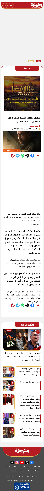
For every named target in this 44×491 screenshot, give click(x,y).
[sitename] (22, 451)
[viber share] (18, 156)
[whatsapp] (13, 156)
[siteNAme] (36, 5)
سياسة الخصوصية (22, 476)
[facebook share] (32, 156)
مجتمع (22, 471)
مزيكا (16, 466)
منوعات (14, 471)
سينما (23, 466)
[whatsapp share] (22, 156)
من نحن (34, 476)
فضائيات (8, 466)
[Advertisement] (22, 34)
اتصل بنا (10, 476)
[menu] (11, 5)
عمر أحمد (34, 126)
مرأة (28, 471)
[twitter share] (27, 156)
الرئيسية (37, 466)
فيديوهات (36, 471)
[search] (5, 5)
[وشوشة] (38, 61)
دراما (31, 61)
